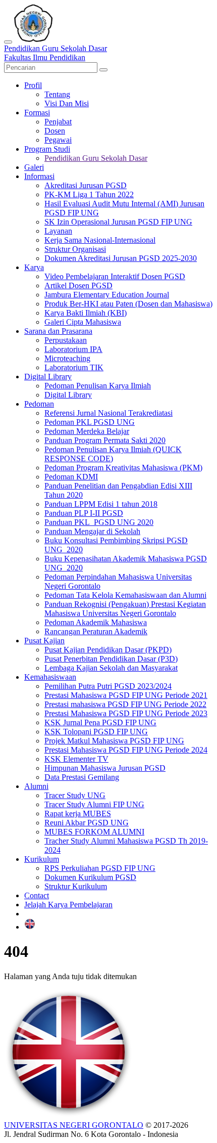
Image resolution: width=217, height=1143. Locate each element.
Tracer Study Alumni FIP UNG (94, 804)
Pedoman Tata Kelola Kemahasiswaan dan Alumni (125, 595)
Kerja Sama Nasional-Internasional (99, 240)
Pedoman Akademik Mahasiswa (95, 622)
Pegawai (58, 140)
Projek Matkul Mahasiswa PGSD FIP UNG (114, 740)
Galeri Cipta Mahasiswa (82, 322)
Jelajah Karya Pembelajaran (68, 904)
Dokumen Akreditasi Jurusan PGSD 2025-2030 (120, 258)
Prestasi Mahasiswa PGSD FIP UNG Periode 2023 (125, 713)
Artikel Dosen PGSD (78, 285)
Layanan (58, 231)
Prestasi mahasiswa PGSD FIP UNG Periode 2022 (125, 704)
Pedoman (39, 404)
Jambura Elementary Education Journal (106, 294)
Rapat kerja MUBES (77, 813)
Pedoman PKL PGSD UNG (89, 422)
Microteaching (67, 358)
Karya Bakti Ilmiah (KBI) (85, 313)
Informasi (39, 176)
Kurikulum (41, 859)
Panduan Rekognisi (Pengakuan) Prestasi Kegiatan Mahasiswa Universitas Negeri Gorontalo (125, 609)
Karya (34, 267)
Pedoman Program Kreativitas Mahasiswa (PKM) (123, 467)
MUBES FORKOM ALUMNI (94, 831)
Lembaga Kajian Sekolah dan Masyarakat (111, 668)
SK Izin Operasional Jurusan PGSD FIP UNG (118, 221)
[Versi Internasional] (29, 926)
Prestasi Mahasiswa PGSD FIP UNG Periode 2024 (125, 749)
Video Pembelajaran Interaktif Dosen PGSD (114, 276)
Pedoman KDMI (71, 476)
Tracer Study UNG (74, 795)
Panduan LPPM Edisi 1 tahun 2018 (100, 504)
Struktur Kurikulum (75, 886)
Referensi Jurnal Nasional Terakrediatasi (108, 413)
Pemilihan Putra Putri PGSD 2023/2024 (108, 686)
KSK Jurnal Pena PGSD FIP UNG (100, 722)
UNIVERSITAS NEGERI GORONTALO (73, 1125)
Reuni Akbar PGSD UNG (86, 822)
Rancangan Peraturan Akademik (95, 631)
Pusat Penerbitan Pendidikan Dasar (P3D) (111, 658)
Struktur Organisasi (75, 249)
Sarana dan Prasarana (58, 331)
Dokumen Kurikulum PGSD (90, 877)
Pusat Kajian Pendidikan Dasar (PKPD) (108, 649)
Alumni (36, 786)
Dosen (54, 130)
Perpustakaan (65, 340)
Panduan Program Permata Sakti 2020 (105, 440)
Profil (33, 85)
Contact (36, 895)
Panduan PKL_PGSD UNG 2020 (98, 522)
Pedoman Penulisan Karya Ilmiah (97, 385)
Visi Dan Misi (66, 103)
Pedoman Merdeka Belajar (86, 431)
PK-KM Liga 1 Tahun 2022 (89, 194)
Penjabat (58, 121)
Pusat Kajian (44, 640)
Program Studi (47, 149)
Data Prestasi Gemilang (81, 777)
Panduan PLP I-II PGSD (83, 513)
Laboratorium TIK (73, 367)
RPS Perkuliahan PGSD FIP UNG (99, 868)
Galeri (34, 167)
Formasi (37, 112)
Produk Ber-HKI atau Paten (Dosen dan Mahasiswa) (128, 303)
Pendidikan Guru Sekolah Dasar (95, 158)
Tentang (57, 94)
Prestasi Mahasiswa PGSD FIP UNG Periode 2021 (125, 695)
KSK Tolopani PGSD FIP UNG (96, 731)
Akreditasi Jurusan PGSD (85, 185)
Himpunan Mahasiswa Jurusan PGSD (105, 768)
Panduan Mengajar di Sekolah (92, 531)
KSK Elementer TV (76, 759)
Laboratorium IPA (73, 349)
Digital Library (48, 376)
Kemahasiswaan (50, 677)
